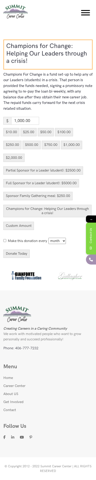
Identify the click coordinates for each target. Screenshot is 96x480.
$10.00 (11, 132)
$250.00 (12, 145)
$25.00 (28, 132)
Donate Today (16, 254)
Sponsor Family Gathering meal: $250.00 (38, 196)
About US (10, 394)
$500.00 (31, 145)
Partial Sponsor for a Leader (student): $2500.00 (43, 170)
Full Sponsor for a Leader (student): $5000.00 (41, 183)
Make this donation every (28, 241)
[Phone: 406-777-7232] (91, 259)
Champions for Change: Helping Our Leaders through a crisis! (47, 211)
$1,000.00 (71, 145)
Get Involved (13, 402)
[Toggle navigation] (85, 13)
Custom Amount (18, 226)
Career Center (14, 386)
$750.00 (50, 145)
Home (8, 378)
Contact (9, 410)
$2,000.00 (14, 158)
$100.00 (64, 132)
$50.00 (45, 132)
